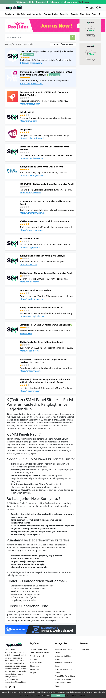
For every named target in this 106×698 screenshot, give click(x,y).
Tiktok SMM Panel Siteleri (65, 676)
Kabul (58, 695)
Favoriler (64, 14)
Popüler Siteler (51, 14)
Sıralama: (62, 44)
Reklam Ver (34, 669)
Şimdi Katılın (84, 2)
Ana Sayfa (9, 14)
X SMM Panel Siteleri (25, 44)
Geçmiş (74, 14)
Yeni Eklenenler (34, 14)
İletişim (33, 672)
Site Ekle (21, 14)
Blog (82, 14)
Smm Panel (91, 14)
